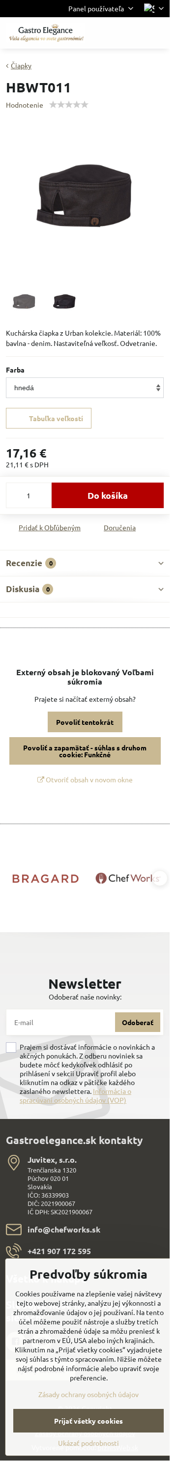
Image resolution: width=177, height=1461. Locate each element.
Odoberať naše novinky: (85, 996)
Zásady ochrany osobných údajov (88, 1394)
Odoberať (137, 1022)
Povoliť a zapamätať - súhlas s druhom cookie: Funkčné (85, 751)
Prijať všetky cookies (88, 1420)
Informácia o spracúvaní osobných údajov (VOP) (75, 1095)
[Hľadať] (110, 33)
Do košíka (108, 495)
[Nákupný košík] (134, 33)
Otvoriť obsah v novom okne (88, 779)
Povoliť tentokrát (85, 721)
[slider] (68, 105)
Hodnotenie (24, 104)
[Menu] (158, 33)
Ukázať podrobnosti (88, 1442)
